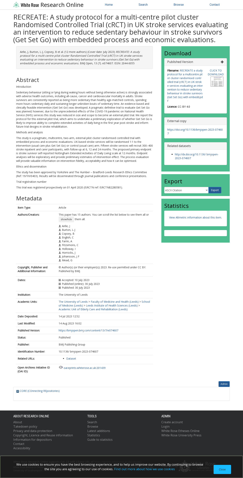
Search (143, 4)
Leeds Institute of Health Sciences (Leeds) (112, 305)
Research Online (52, 5)
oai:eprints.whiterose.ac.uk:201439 (85, 368)
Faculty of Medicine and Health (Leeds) (115, 301)
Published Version (180, 62)
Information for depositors (32, 440)
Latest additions (98, 431)
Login (165, 426)
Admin (224, 384)
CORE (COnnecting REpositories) (39, 391)
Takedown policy (25, 426)
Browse (179, 4)
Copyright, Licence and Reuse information (43, 435)
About (17, 422)
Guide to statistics (100, 440)
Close (222, 469)
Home (109, 4)
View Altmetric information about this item (195, 217)
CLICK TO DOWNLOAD (216, 72)
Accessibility (21, 448)
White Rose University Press (181, 435)
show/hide (66, 219)
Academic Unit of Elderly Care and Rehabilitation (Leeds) (93, 309)
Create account (172, 422)
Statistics (93, 435)
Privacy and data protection (32, 431)
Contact (215, 4)
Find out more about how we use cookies (144, 469)
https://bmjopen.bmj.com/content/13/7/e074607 (88, 330)
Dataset (71, 358)
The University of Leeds (73, 301)
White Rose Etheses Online (180, 431)
